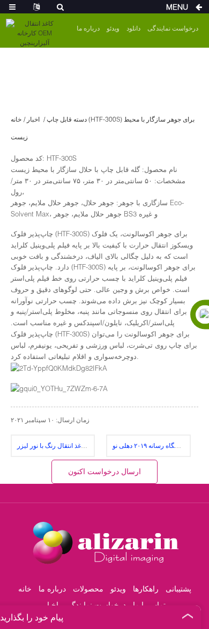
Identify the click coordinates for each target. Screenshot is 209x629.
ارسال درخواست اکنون (104, 471)
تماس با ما (149, 604)
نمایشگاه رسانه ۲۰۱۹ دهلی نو (151, 445)
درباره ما (88, 28)
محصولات (88, 588)
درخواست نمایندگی (172, 28)
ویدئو (113, 28)
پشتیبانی (178, 588)
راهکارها (146, 588)
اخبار (33, 119)
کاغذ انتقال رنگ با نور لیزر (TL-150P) (75, 445)
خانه (16, 119)
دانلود (133, 28)
